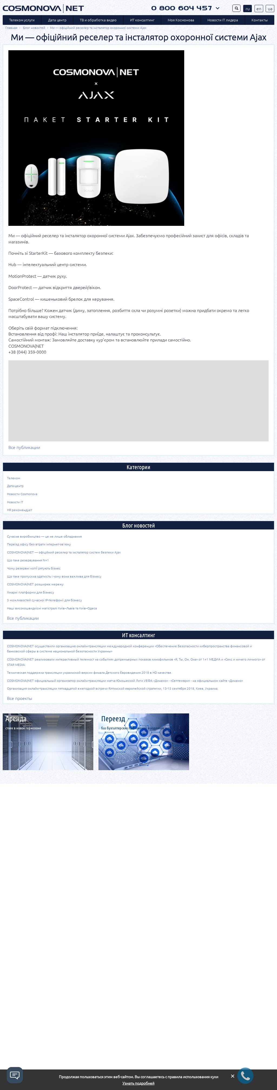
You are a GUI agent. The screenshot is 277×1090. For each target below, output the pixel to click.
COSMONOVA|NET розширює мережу (35, 584)
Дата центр (57, 19)
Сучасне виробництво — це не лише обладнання (44, 536)
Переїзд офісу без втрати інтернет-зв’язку (39, 544)
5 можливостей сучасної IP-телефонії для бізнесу (44, 600)
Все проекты (19, 698)
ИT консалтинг (142, 19)
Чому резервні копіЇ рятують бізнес (34, 568)
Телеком (13, 478)
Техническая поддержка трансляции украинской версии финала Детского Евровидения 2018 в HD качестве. (89, 672)
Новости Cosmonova (22, 494)
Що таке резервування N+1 (28, 560)
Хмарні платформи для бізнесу (30, 592)
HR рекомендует (19, 510)
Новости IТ (15, 502)
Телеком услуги (22, 19)
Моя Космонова (181, 19)
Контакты (260, 19)
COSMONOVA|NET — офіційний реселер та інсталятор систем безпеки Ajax (64, 552)
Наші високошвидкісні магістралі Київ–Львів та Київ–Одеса (52, 608)
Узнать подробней (138, 1083)
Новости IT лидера (222, 19)
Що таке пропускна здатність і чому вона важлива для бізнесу (54, 576)
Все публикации (24, 447)
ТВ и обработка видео (98, 19)
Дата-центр (15, 486)
